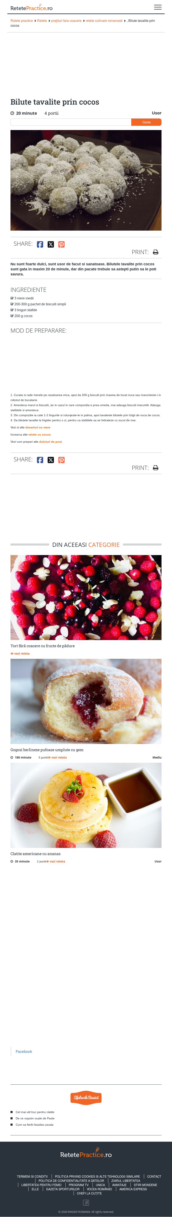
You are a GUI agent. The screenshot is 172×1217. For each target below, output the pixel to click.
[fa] (154, 252)
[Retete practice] (31, 6)
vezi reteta (21, 653)
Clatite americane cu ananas (35, 853)
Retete (42, 20)
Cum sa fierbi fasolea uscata (34, 1124)
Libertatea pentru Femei (41, 1185)
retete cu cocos (40, 434)
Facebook (24, 1051)
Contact (154, 1176)
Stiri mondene (145, 1185)
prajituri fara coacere (66, 20)
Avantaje (119, 1185)
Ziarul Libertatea (125, 1180)
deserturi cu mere (37, 427)
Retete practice (21, 20)
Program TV (79, 1185)
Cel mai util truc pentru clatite (35, 1112)
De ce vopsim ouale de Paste (35, 1118)
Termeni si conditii (32, 1176)
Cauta (146, 122)
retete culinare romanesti (104, 20)
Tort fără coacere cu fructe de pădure (42, 645)
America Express (133, 1189)
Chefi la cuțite (89, 1193)
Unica (100, 1185)
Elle (35, 1189)
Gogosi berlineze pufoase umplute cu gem (46, 749)
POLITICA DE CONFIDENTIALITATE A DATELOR (71, 1180)
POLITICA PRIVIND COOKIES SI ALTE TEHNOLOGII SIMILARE (97, 1176)
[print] (154, 468)
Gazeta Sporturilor (62, 1189)
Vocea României (99, 1189)
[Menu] (158, 6)
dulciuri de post (50, 441)
